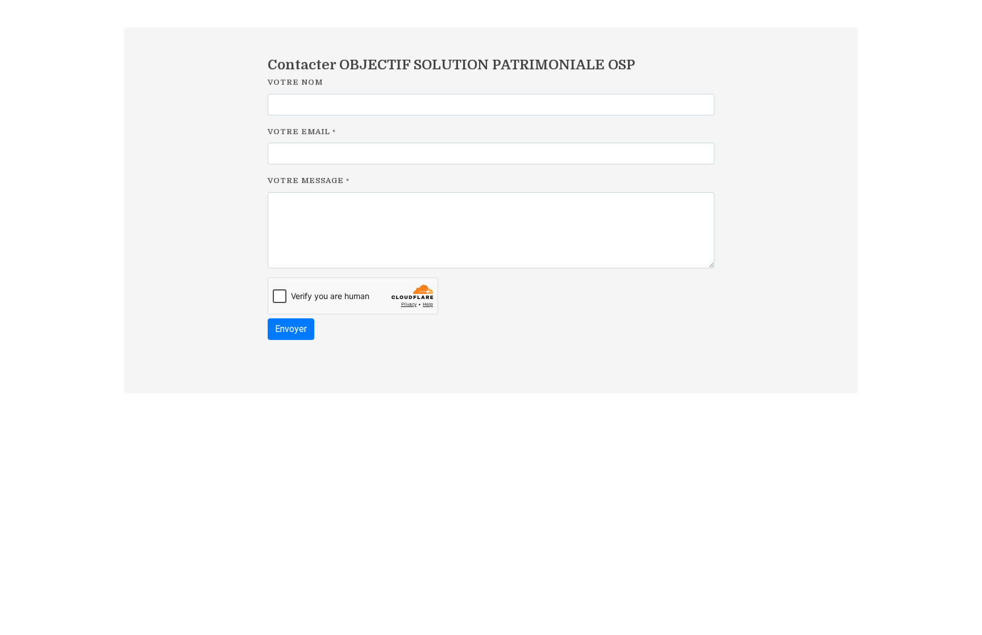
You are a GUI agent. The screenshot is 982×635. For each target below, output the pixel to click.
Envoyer (291, 328)
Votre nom (295, 82)
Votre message (308, 180)
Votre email (302, 131)
